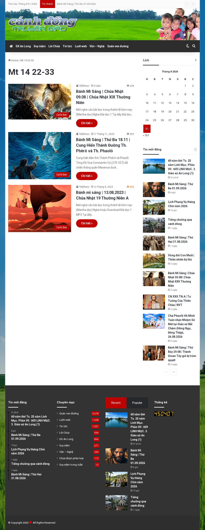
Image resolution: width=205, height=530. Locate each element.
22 (185, 111)
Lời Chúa (54, 46)
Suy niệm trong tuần (71, 464)
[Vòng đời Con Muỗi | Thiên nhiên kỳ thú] (154, 260)
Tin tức (67, 46)
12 (162, 102)
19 (162, 111)
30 (192, 120)
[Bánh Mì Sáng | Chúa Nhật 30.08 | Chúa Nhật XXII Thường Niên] (154, 278)
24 (147, 120)
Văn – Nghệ (97, 46)
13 (170, 102)
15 (185, 102)
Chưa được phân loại (71, 458)
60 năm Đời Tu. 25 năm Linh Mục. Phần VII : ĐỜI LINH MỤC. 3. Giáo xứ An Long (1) (139, 427)
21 (177, 111)
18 (154, 111)
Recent (116, 403)
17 (147, 111)
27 (170, 120)
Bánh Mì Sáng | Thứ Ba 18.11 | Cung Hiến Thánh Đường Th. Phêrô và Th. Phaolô (103, 145)
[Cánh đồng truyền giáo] (43, 24)
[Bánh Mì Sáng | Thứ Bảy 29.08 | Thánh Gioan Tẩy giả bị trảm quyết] (154, 353)
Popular (137, 403)
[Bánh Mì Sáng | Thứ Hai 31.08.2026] (154, 242)
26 (162, 120)
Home (14, 60)
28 (177, 120)
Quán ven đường (118, 46)
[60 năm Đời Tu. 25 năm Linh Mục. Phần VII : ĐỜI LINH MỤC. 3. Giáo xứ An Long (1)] (154, 166)
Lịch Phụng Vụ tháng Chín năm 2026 (77, 3)
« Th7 (146, 135)
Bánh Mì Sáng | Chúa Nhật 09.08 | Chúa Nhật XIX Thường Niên (103, 97)
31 (147, 128)
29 (185, 120)
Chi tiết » (86, 123)
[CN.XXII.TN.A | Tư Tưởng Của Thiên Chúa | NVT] (154, 302)
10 (147, 102)
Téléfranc (84, 85)
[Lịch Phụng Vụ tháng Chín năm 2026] (154, 207)
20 (170, 111)
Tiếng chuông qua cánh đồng (138, 501)
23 (192, 111)
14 (177, 102)
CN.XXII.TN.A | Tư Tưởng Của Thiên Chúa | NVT (179, 301)
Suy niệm (40, 46)
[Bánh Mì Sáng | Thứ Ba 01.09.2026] (154, 189)
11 (154, 102)
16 (192, 102)
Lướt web (81, 46)
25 (154, 120)
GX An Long (23, 46)
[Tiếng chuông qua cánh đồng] (154, 225)
